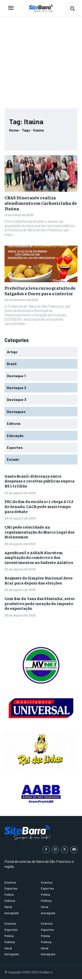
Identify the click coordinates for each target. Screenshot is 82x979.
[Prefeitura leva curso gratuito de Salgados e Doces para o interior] (41, 264)
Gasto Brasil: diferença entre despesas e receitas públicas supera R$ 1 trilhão (39, 480)
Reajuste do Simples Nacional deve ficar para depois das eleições (39, 580)
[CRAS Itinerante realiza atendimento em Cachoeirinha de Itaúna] (41, 173)
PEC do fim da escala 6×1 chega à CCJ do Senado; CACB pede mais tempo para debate (39, 506)
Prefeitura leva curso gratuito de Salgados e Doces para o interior (40, 290)
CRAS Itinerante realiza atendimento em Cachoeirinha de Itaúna (41, 203)
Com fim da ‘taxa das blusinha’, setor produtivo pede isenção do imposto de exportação (40, 603)
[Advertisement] (41, 60)
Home (14, 130)
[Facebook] (46, 849)
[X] (64, 849)
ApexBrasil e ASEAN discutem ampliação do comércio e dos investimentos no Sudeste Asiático (39, 557)
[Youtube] (73, 849)
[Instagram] (55, 849)
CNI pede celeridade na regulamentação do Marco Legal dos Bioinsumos (39, 531)
